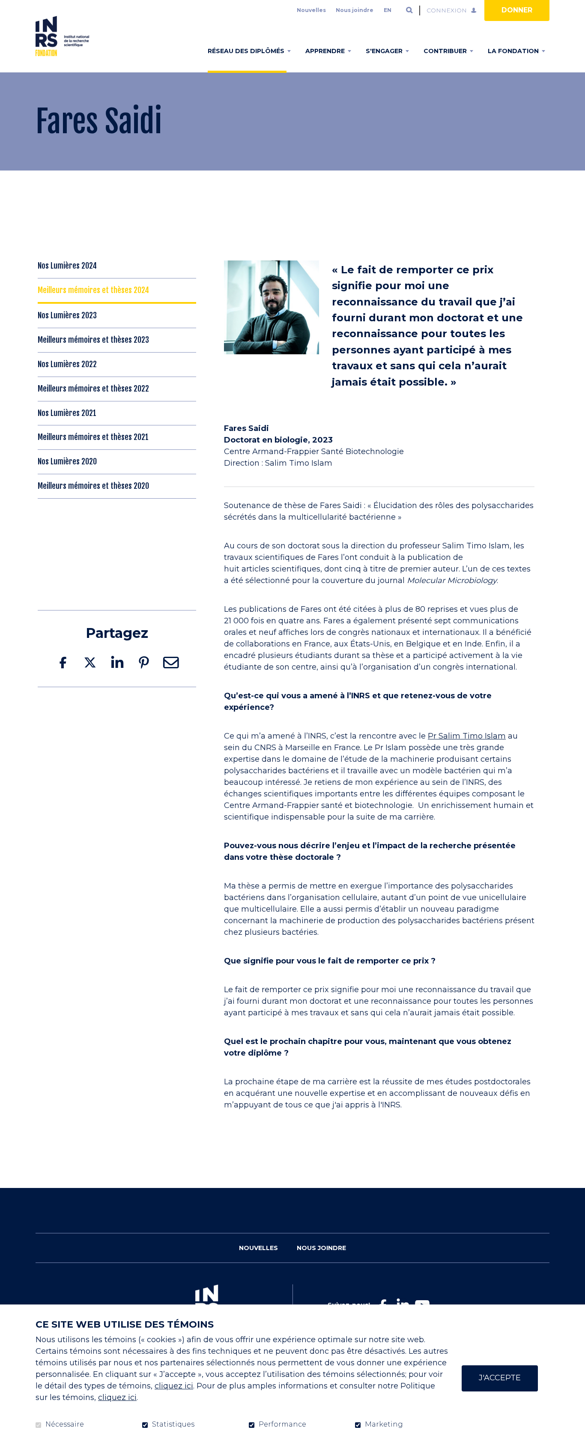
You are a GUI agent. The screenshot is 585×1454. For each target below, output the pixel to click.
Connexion (447, 10)
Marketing (384, 1424)
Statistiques (173, 1424)
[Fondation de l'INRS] (62, 36)
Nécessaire (64, 1424)
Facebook (63, 662)
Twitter (90, 662)
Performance (282, 1424)
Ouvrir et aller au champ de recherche (409, 10)
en (387, 10)
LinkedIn (116, 662)
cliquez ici (174, 1386)
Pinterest (143, 662)
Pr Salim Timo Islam (467, 736)
